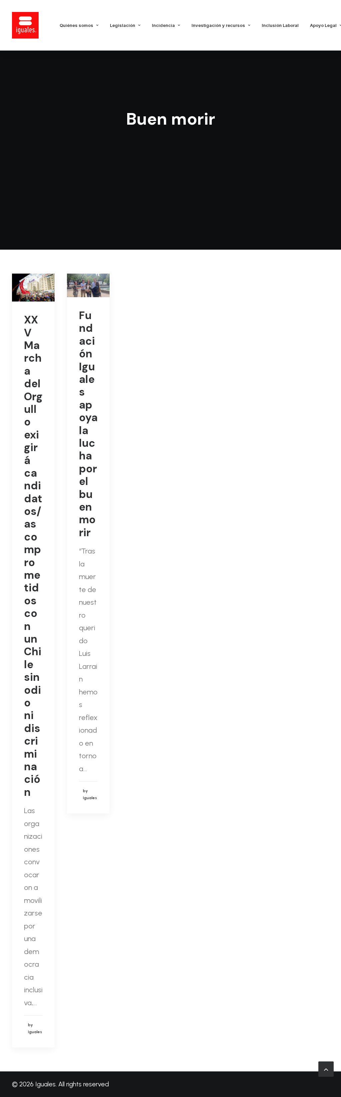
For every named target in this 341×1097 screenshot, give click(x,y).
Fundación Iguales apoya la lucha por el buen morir (88, 424)
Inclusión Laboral (280, 25)
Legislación (122, 25)
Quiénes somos (76, 25)
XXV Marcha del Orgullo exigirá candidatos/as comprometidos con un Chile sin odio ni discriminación (33, 556)
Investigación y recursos (218, 25)
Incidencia (163, 25)
